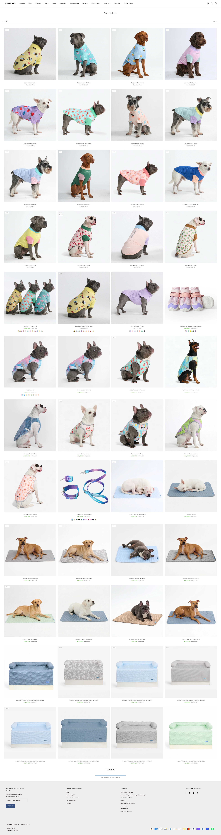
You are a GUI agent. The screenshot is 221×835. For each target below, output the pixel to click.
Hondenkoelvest (30, 390)
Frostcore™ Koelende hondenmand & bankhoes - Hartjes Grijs (137, 761)
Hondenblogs (124, 806)
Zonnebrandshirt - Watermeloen (83, 143)
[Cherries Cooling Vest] (36, 395)
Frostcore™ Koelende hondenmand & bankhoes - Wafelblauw (30, 761)
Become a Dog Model (126, 797)
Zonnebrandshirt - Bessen (30, 143)
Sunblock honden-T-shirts (137, 326)
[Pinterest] (193, 793)
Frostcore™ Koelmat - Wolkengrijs (84, 578)
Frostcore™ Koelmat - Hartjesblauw (137, 514)
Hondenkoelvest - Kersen (84, 454)
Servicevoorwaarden (126, 811)
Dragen (47, 3)
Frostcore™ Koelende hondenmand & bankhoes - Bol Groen (191, 761)
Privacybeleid (124, 808)
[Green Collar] (81, 519)
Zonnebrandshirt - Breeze (191, 143)
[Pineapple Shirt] (79, 331)
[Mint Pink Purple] (25, 331)
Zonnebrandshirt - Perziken (137, 204)
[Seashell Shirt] (86, 331)
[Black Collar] (79, 519)
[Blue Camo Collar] (93, 519)
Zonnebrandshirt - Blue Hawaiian (191, 204)
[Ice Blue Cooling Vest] (24, 395)
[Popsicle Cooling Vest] (33, 395)
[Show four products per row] (6, 21)
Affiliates (69, 803)
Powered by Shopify (12, 830)
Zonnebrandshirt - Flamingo (83, 82)
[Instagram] (189, 793)
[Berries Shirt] (81, 331)
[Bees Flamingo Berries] (21, 331)
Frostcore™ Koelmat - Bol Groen (30, 639)
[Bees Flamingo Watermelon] (18, 331)
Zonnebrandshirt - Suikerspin (137, 265)
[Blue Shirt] (135, 331)
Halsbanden (63, 3)
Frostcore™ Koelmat (191, 514)
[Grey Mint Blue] (28, 331)
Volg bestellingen (128, 3)
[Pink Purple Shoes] (186, 331)
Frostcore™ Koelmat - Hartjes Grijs (191, 578)
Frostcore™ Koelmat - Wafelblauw (137, 578)
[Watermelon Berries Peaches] (23, 331)
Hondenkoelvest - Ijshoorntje (84, 390)
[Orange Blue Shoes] (195, 331)
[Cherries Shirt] (91, 331)
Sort (214, 21)
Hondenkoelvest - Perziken (30, 514)
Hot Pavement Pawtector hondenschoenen (190, 326)
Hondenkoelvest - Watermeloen (137, 390)
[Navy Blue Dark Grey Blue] (37, 331)
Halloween (38, 3)
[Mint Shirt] (142, 331)
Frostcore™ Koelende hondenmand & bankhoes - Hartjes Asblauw (83, 761)
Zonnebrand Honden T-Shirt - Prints (83, 326)
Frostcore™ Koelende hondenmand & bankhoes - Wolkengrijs (83, 700)
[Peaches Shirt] (88, 331)
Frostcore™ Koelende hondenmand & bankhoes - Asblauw (30, 700)
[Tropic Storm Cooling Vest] (26, 395)
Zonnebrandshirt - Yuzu (30, 265)
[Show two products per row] (3, 21)
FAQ (68, 792)
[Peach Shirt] (139, 331)
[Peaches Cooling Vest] (38, 395)
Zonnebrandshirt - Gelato (191, 82)
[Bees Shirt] (74, 331)
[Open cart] (216, 3)
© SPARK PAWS (11, 828)
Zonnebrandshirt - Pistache (83, 204)
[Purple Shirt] (130, 331)
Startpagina (22, 3)
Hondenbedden (96, 3)
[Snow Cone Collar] (84, 519)
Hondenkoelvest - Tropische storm (190, 390)
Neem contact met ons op (128, 803)
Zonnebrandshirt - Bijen (30, 82)
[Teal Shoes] (188, 331)
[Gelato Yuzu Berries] (39, 331)
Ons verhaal (117, 3)
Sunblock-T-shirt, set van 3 (30, 326)
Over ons (123, 800)
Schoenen (85, 3)
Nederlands (24, 824)
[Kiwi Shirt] (93, 331)
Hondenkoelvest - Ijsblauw (30, 454)
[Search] (212, 3)
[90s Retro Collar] (72, 519)
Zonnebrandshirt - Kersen (84, 265)
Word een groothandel (127, 792)
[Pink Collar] (91, 519)
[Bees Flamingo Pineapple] (32, 331)
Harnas (54, 3)
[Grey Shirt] (137, 331)
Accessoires (107, 3)
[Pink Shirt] (132, 331)
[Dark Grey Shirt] (144, 331)
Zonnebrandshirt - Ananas (137, 82)
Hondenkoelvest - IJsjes (137, 454)
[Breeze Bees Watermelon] (42, 331)
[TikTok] (197, 793)
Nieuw (30, 3)
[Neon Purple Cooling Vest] (29, 395)
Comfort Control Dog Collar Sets (84, 514)
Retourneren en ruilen (73, 797)
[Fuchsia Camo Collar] (88, 519)
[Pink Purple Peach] (30, 331)
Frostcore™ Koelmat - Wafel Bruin (137, 639)
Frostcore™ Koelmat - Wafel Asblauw (84, 639)
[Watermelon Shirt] (84, 331)
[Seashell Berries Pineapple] (35, 331)
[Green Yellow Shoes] (191, 331)
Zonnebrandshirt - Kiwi (190, 265)
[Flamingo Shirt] (77, 331)
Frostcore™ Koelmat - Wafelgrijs (30, 578)
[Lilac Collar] (86, 519)
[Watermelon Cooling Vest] (31, 395)
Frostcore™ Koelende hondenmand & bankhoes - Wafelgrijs (191, 700)
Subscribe (10, 805)
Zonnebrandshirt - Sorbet (30, 204)
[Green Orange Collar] (95, 519)
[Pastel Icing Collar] (74, 519)
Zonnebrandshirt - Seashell (137, 143)
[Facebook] (185, 793)
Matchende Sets (74, 3)
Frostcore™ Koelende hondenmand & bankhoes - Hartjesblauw (137, 700)
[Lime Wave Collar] (77, 519)
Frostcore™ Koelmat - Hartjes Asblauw (191, 639)
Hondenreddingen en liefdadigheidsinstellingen (133, 795)
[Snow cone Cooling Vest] (22, 395)
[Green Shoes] (193, 331)
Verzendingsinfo (71, 795)
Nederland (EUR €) (12, 824)
